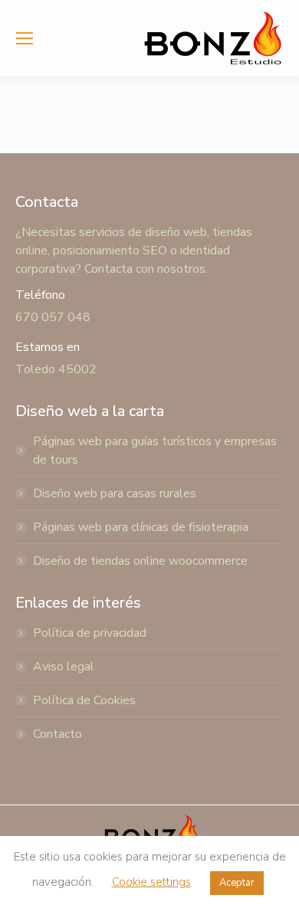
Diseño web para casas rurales (114, 493)
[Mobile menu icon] (24, 38)
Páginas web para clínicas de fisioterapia (140, 527)
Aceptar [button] (237, 883)
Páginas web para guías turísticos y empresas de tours (155, 450)
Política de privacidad (89, 632)
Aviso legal (63, 666)
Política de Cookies (84, 700)
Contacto (57, 734)
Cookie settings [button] (151, 882)
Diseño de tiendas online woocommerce (140, 560)
